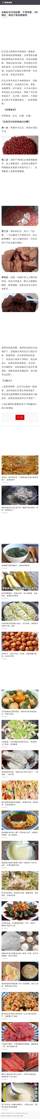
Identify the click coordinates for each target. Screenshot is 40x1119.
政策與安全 (10, 1116)
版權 (21, 1116)
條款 (15, 1116)
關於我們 (3, 1116)
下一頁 (19, 417)
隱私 (18, 1116)
